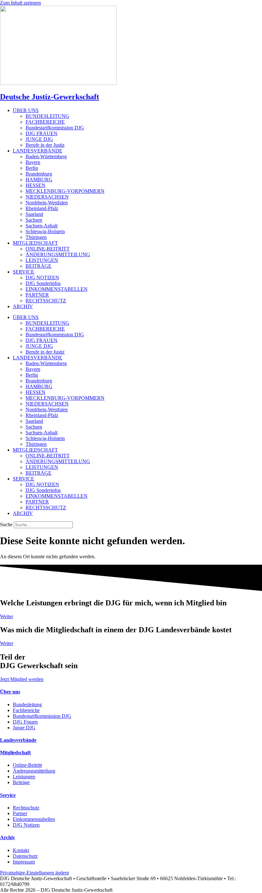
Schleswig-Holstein (45, 231)
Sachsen (34, 220)
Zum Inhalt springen (20, 2)
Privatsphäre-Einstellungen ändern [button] (34, 872)
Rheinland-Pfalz (42, 208)
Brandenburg (39, 173)
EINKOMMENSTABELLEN (57, 289)
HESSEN (35, 185)
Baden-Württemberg (46, 156)
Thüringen (36, 237)
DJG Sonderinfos (43, 283)
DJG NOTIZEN (42, 277)
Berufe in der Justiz (45, 145)
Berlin (32, 168)
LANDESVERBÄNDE (37, 150)
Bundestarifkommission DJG (55, 127)
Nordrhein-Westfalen (47, 202)
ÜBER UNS (26, 110)
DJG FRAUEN (42, 133)
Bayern (33, 162)
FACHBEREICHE (45, 122)
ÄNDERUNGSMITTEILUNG (58, 254)
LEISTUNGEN (42, 260)
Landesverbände (18, 740)
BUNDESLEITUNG (47, 116)
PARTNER (37, 295)
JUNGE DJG (39, 139)
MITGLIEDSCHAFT (35, 243)
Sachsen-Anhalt (42, 225)
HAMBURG (39, 179)
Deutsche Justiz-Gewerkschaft (49, 97)
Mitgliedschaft (15, 752)
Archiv (7, 837)
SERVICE (23, 271)
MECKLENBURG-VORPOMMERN (65, 191)
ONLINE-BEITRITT (48, 248)
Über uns (10, 691)
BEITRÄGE (38, 266)
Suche (6, 524)
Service (8, 795)
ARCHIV (23, 306)
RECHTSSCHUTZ (46, 300)
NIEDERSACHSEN (47, 197)
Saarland (34, 214)
